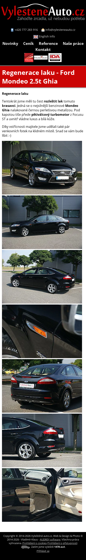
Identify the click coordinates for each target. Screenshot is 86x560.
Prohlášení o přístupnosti (62, 543)
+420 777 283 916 (26, 30)
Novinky (10, 43)
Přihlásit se (43, 551)
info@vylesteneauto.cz (60, 30)
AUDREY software (50, 539)
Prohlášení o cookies (34, 543)
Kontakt (43, 49)
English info (46, 36)
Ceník (28, 43)
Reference (48, 43)
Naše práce (73, 43)
